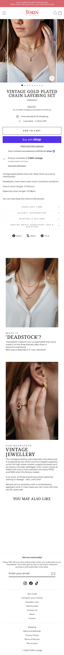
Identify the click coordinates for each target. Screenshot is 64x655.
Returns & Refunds (32, 631)
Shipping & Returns (32, 219)
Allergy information (32, 213)
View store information (17, 166)
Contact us (32, 610)
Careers (32, 618)
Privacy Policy (32, 635)
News (32, 614)
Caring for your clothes (32, 598)
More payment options (32, 146)
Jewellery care (32, 207)
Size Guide (32, 594)
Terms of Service (32, 639)
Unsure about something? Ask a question (32, 226)
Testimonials (32, 606)
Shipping (28, 110)
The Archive (32, 643)
